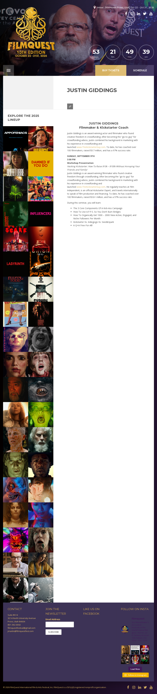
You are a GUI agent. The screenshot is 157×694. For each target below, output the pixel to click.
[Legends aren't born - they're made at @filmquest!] (125, 659)
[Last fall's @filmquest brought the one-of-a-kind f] (144, 659)
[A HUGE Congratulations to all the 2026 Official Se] (144, 649)
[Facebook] (126, 14)
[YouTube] (151, 14)
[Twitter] (145, 14)
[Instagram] (132, 14)
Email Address (53, 619)
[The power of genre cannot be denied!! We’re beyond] (135, 649)
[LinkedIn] (138, 14)
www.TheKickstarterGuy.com (91, 147)
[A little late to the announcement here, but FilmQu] (135, 659)
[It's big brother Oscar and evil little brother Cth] (125, 649)
